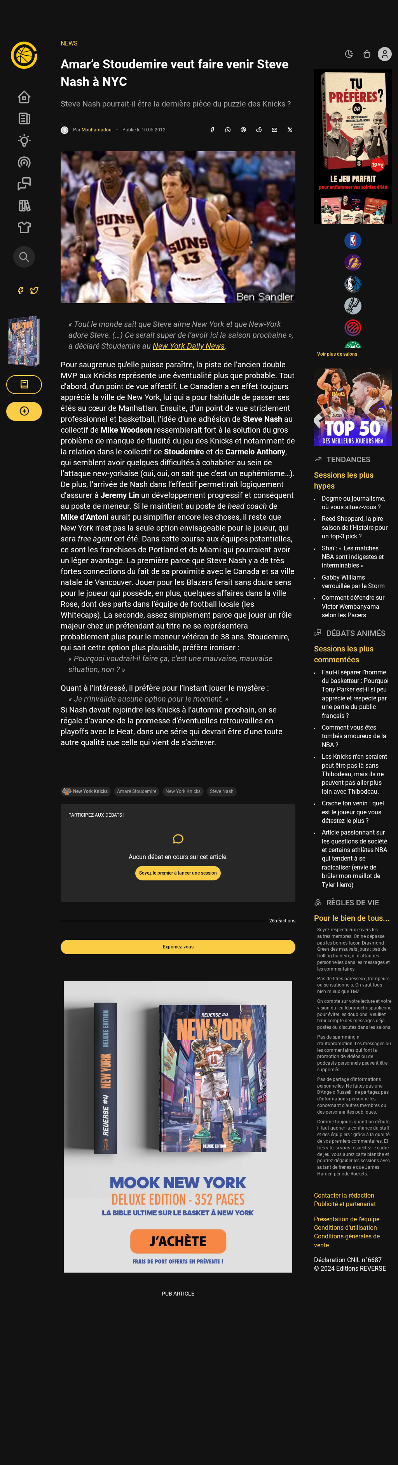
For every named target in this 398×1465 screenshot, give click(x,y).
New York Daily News (189, 346)
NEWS (69, 43)
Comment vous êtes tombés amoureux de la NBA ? (354, 736)
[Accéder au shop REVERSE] (367, 54)
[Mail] (274, 130)
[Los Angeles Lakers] (353, 262)
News (24, 118)
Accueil (24, 97)
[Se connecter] (385, 54)
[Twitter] (34, 291)
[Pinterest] (243, 130)
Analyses (24, 140)
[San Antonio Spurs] (353, 305)
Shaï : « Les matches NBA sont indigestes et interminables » (353, 557)
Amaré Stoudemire (136, 791)
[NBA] (353, 240)
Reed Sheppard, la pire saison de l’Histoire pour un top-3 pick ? (355, 527)
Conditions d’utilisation (345, 1227)
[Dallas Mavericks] (353, 284)
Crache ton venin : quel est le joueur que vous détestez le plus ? (353, 812)
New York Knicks (183, 791)
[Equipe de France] (353, 327)
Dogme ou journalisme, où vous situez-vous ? (353, 503)
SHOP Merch (24, 227)
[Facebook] (212, 130)
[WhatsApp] (227, 130)
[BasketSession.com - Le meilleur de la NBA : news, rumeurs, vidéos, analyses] (24, 54)
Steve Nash (222, 791)
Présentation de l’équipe (346, 1219)
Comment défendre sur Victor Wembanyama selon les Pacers (353, 606)
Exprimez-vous (178, 947)
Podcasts (24, 162)
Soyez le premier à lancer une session (178, 873)
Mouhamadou (97, 130)
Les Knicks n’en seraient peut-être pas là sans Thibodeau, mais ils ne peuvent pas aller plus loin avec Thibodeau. (354, 774)
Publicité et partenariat (345, 1204)
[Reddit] (258, 130)
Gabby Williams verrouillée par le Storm (353, 582)
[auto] (349, 54)
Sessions (24, 184)
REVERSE (24, 206)
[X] (290, 130)
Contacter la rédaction (344, 1195)
